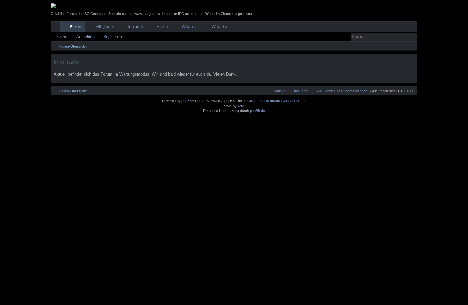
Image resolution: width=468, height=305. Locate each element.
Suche (61, 36)
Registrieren (114, 36)
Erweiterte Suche (412, 37)
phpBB (186, 101)
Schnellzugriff (56, 28)
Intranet (135, 26)
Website (219, 26)
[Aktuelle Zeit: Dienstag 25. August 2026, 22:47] (411, 46)
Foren (75, 26)
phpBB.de (257, 111)
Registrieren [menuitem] (413, 28)
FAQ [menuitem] (395, 28)
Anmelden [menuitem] (404, 28)
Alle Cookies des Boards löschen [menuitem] (341, 91)
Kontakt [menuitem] (279, 91)
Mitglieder (104, 26)
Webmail (190, 26)
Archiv (162, 26)
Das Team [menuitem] (300, 91)
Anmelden (85, 36)
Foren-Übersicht (73, 91)
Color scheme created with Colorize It (276, 101)
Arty (241, 106)
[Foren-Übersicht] (53, 5)
